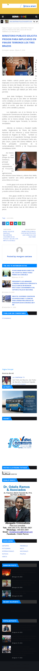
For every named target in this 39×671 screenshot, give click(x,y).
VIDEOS (4, 557)
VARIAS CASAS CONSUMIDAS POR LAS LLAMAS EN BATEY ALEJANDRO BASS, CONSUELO (24, 572)
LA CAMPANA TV (18, 377)
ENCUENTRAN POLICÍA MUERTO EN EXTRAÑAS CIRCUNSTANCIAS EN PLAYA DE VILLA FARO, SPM (24, 583)
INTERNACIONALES (8, 551)
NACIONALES (24, 551)
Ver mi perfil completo (19, 384)
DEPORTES (5, 546)
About (18, 664)
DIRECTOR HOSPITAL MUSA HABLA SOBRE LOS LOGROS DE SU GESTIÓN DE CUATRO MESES (24, 628)
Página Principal (7, 28)
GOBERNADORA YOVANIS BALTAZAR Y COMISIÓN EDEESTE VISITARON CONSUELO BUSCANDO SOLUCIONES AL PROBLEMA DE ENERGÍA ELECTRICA (24, 651)
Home (12, 664)
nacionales (16, 28)
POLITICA (23, 554)
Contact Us (25, 664)
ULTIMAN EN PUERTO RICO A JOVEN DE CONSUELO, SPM (24, 592)
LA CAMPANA (25, 668)
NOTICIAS (5, 554)
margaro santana (9, 50)
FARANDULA (24, 546)
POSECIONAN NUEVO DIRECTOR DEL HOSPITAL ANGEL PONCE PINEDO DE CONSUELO (23, 272)
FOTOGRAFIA (6, 548)
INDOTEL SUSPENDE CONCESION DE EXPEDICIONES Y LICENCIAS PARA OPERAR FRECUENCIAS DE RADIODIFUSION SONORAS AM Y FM (23, 300)
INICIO (22, 548)
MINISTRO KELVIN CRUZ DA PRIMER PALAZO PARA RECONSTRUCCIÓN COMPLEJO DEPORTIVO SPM (24, 638)
